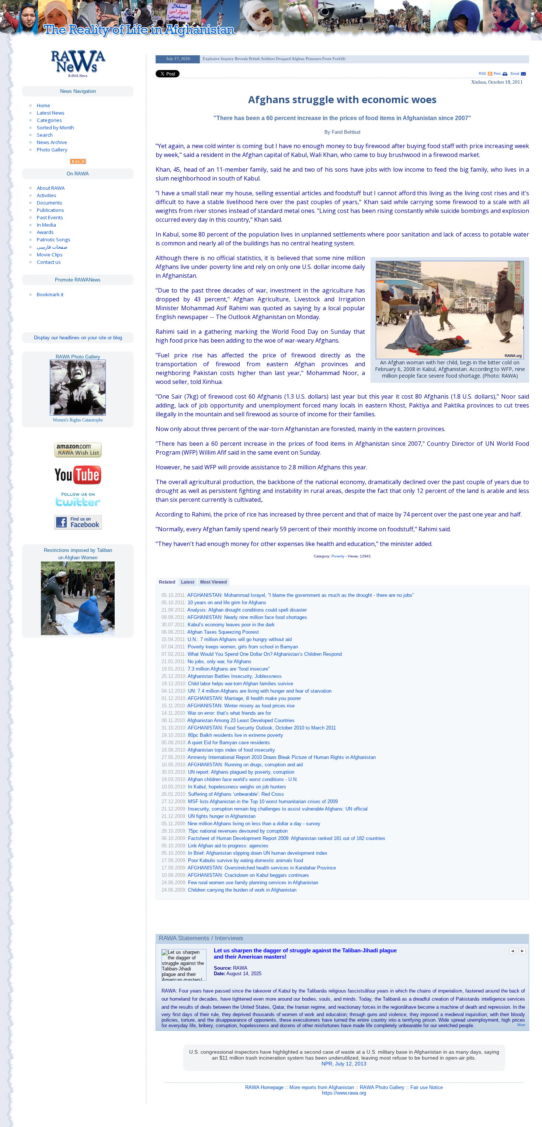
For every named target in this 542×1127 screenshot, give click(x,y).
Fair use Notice (426, 1087)
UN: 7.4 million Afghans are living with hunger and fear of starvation (259, 691)
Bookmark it (50, 294)
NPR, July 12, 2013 (344, 1064)
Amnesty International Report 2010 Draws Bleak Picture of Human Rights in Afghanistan (282, 757)
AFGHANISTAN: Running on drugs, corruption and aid (245, 764)
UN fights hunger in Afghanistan (222, 816)
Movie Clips (50, 254)
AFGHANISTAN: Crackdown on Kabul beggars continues (248, 875)
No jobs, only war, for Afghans (219, 661)
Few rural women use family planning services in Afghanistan (253, 882)
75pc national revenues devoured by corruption (238, 831)
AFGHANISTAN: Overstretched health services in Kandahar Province (262, 868)
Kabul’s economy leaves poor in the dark (231, 624)
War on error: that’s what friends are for (229, 713)
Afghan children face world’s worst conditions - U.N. (243, 779)
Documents (49, 202)
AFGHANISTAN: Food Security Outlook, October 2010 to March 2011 (262, 728)
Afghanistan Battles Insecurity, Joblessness (235, 676)
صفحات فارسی (52, 247)
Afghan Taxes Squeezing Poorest (223, 632)
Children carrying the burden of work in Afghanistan (242, 890)
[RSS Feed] (78, 162)
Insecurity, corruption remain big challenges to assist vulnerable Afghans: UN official (278, 809)
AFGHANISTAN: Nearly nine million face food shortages (247, 617)
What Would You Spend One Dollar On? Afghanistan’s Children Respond (265, 654)
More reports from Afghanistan (321, 1087)
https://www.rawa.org (344, 1093)
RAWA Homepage (264, 1087)
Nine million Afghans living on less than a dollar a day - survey (254, 823)
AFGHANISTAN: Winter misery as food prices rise (241, 705)
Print (497, 74)
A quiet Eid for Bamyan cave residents (229, 742)
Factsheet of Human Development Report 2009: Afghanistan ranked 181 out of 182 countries (286, 838)
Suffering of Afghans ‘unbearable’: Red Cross (236, 794)
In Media (46, 224)
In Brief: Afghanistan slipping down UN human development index (257, 853)
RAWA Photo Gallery (382, 1087)
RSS (482, 74)
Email (515, 74)
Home (43, 105)
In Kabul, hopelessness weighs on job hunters (237, 787)
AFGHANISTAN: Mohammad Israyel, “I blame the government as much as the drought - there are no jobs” (300, 595)
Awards (45, 232)
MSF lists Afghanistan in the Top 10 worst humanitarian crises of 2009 (263, 801)
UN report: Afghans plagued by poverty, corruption (241, 772)
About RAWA (51, 188)
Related (167, 582)
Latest (187, 582)
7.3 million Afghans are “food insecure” (229, 669)
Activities (46, 195)
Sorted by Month (55, 127)
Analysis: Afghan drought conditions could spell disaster (247, 610)
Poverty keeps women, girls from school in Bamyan (243, 647)
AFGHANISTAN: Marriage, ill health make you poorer (244, 698)
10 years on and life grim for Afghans (227, 602)
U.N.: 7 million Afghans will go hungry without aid (240, 639)
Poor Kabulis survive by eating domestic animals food (245, 860)
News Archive (52, 142)
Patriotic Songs (53, 239)
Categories (49, 120)
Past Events (50, 217)
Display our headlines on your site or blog (78, 337)
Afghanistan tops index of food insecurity (231, 750)
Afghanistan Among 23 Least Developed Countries (241, 720)
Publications (50, 210)
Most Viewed (213, 582)
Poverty (337, 556)
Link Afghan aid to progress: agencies (228, 845)
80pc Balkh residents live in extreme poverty (235, 735)
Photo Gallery (52, 149)
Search (45, 135)
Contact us (49, 262)
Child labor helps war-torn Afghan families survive (240, 683)
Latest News (51, 112)
